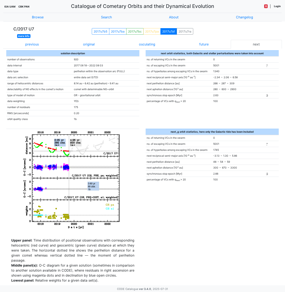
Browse (38, 17)
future (204, 44)
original (89, 44)
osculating (147, 44)
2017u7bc (135, 31)
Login (277, 6)
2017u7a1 (168, 31)
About (174, 17)
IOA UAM (9, 6)
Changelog (244, 17)
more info (23, 36)
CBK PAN (23, 6)
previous (32, 44)
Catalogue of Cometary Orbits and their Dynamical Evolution (142, 6)
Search (106, 17)
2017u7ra (185, 31)
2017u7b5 (100, 31)
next (256, 44)
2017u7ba (118, 31)
